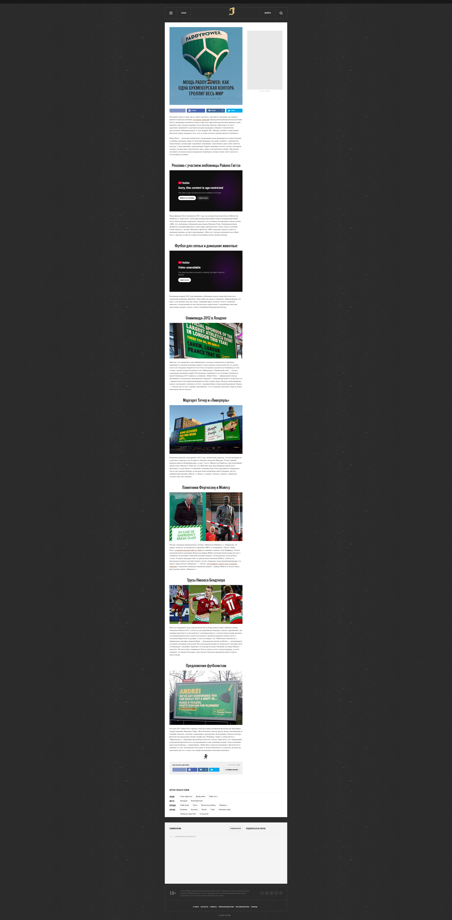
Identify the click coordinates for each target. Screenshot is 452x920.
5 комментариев (231, 770)
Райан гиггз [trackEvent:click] (213, 796)
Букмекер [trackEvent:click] (183, 809)
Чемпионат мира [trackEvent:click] (224, 809)
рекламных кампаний (201, 119)
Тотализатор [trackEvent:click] (204, 814)
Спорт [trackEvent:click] (213, 809)
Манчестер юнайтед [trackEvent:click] (208, 805)
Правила (213, 907)
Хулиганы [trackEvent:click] (194, 809)
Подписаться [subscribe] (235, 828)
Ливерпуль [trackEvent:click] (223, 805)
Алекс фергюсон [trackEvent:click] (186, 796)
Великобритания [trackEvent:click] (197, 801)
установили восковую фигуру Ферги (188, 550)
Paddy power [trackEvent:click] (184, 805)
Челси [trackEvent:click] (195, 805)
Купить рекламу (265, 91)
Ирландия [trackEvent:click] (183, 801)
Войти (268, 13)
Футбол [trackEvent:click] (204, 809)
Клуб (183, 13)
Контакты (204, 907)
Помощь (254, 907)
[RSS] (280, 893)
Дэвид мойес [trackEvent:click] (200, 796)
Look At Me (224, 915)
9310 (214, 99)
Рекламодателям (242, 907)
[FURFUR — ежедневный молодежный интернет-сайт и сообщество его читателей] (225, 13)
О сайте (196, 907)
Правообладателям (226, 907)
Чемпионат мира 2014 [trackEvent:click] (188, 814)
